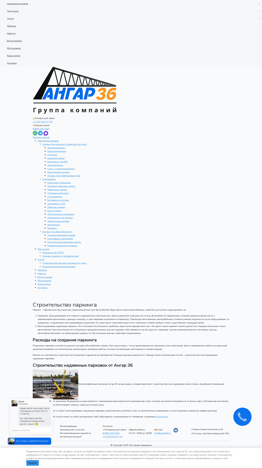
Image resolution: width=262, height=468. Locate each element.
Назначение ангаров (48, 140)
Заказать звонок (41, 137)
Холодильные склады (58, 172)
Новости (42, 273)
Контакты (42, 287)
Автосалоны (53, 224)
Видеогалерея (45, 277)
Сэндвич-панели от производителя (60, 256)
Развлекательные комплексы (62, 245)
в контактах (162, 416)
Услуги (41, 259)
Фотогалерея (44, 280)
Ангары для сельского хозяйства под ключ (64, 144)
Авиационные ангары (58, 221)
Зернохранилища (56, 147)
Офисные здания (56, 207)
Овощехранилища (56, 151)
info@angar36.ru (162, 433)
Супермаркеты (54, 196)
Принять (32, 462)
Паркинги (52, 228)
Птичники (52, 154)
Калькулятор (44, 284)
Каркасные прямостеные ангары (59, 266)
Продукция (43, 249)
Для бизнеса (48, 179)
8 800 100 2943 (41, 128)
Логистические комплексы (60, 214)
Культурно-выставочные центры (64, 242)
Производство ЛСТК (53, 252)
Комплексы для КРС (57, 161)
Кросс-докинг (54, 210)
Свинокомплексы (56, 158)
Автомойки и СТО (56, 203)
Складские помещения (59, 182)
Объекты (42, 270)
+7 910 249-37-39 (42, 121)
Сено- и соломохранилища (61, 168)
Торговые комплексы (58, 193)
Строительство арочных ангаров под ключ (64, 263)
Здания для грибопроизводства (63, 175)
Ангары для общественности (57, 231)
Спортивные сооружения (60, 238)
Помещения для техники (60, 217)
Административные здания (61, 235)
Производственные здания (61, 186)
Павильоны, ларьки (57, 189)
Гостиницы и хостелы (58, 200)
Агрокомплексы (55, 165)
